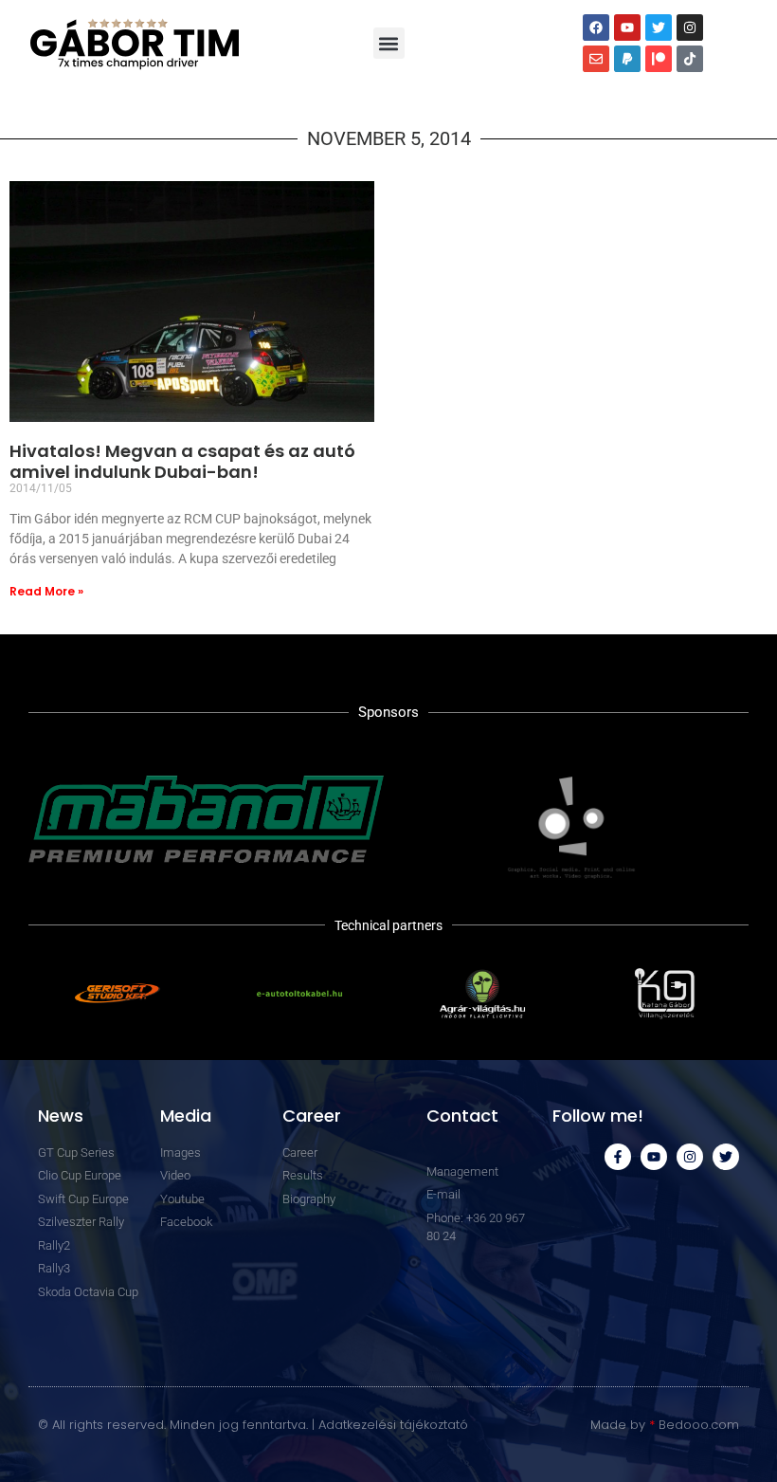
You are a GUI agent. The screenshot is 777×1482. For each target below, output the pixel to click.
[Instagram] (690, 27)
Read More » (46, 591)
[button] (389, 43)
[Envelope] (596, 59)
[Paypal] (627, 59)
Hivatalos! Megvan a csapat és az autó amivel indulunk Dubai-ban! (182, 461)
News (60, 1115)
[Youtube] (627, 27)
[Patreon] (658, 59)
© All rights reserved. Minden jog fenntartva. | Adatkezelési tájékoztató (253, 1425)
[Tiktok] (690, 59)
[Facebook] (596, 27)
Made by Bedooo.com (664, 1425)
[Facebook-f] (618, 1157)
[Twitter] (658, 27)
